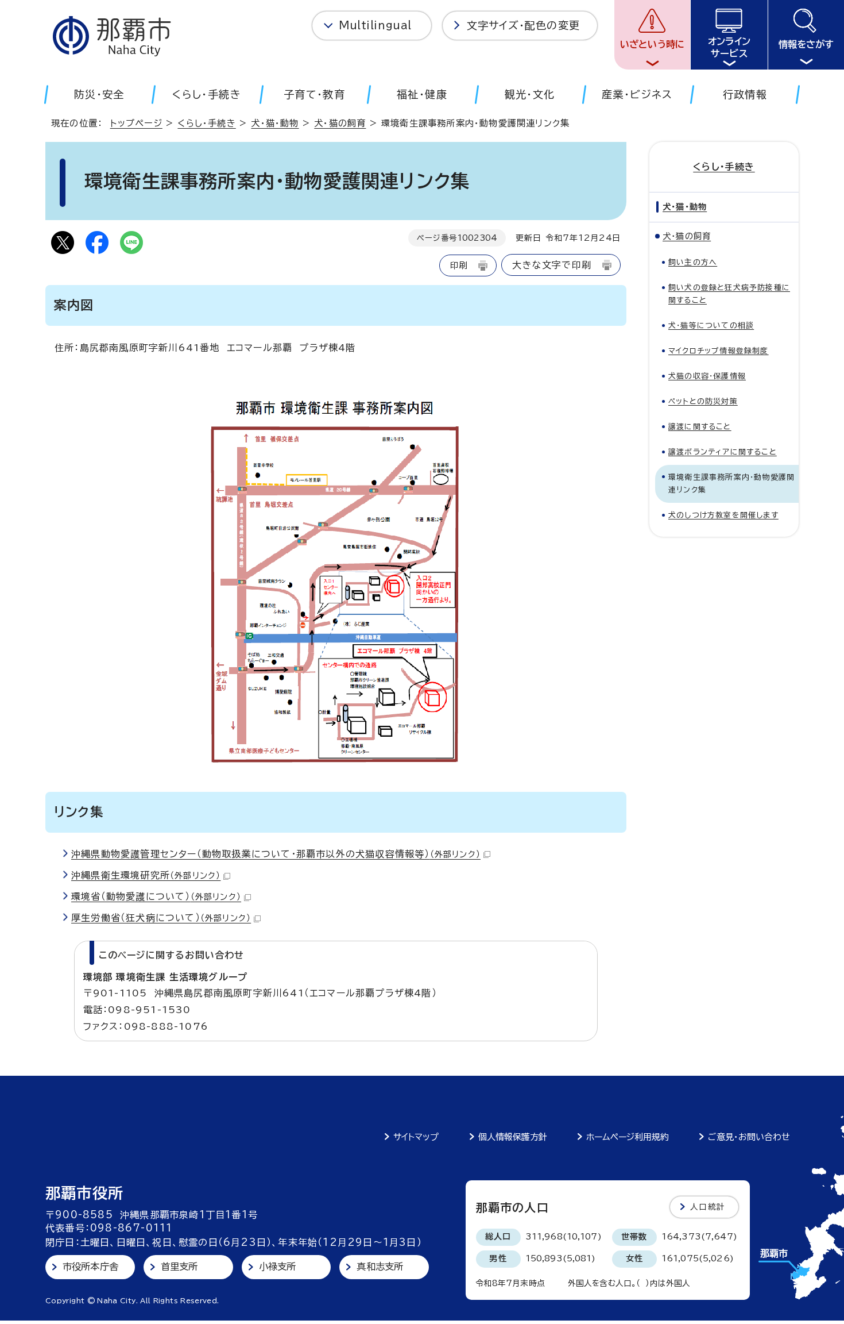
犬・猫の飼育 (340, 123)
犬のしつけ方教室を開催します (723, 515)
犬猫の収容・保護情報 (707, 376)
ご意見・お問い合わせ (749, 1137)
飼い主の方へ (692, 262)
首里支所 (179, 1266)
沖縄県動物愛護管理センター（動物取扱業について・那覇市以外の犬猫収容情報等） (276, 854)
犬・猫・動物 (275, 123)
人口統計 (707, 1207)
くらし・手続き (206, 123)
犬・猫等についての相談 (711, 325)
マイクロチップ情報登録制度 (718, 351)
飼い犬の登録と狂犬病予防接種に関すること (729, 294)
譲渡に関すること (699, 426)
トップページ (136, 123)
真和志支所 (380, 1266)
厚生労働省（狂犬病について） (161, 917)
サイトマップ (416, 1137)
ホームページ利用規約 (627, 1137)
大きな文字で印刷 (551, 265)
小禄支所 (277, 1266)
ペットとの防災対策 (703, 401)
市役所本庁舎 (90, 1266)
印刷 (458, 265)
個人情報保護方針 (512, 1137)
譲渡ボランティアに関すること (722, 452)
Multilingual (375, 25)
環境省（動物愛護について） (156, 896)
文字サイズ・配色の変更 (523, 25)
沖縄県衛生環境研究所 (145, 875)
